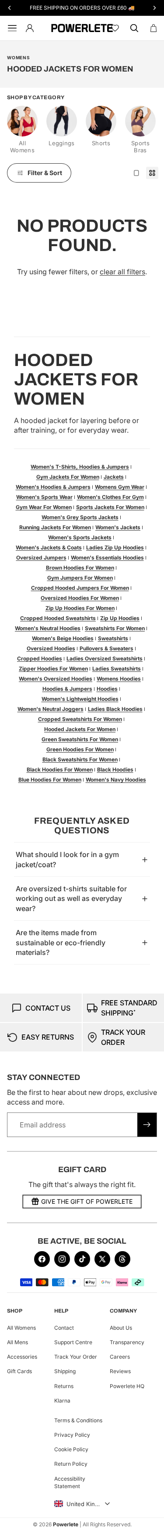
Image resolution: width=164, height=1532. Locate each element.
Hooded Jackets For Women (79, 729)
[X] (102, 1259)
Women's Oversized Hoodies (55, 678)
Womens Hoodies (119, 678)
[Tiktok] (82, 1259)
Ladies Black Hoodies (115, 709)
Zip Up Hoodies (120, 618)
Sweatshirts (113, 638)
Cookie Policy (71, 1449)
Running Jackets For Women (55, 527)
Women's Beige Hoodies (63, 638)
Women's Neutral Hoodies (47, 628)
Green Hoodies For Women (80, 749)
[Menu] (10, 28)
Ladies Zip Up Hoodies (115, 547)
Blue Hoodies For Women (49, 779)
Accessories (22, 1356)
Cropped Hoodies (39, 658)
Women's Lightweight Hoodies (80, 699)
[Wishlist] (115, 28)
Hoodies (107, 688)
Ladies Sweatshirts (116, 668)
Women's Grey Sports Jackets (80, 517)
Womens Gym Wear (119, 487)
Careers (120, 1356)
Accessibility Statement (69, 1482)
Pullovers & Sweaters (106, 648)
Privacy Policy (72, 1435)
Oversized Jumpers (41, 557)
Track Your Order (75, 1356)
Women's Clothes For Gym (110, 497)
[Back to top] (147, 1518)
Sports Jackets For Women (110, 507)
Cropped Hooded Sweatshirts (58, 618)
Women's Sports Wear (44, 497)
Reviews (120, 1371)
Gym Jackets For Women (67, 477)
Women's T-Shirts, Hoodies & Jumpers (80, 466)
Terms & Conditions (78, 1420)
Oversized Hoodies (51, 648)
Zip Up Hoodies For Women (80, 608)
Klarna (62, 1400)
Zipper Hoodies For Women (53, 668)
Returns (63, 1385)
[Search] (134, 28)
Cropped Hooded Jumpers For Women (80, 588)
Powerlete (65, 1524)
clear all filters (122, 271)
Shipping (65, 1371)
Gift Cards (19, 1371)
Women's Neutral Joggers (50, 709)
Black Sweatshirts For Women (80, 759)
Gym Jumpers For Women (80, 577)
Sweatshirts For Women (115, 628)
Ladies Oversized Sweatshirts (104, 658)
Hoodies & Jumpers (67, 688)
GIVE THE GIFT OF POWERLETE (87, 1201)
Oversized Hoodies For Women (80, 598)
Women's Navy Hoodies (116, 779)
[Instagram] (62, 1259)
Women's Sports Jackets (80, 537)
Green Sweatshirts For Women (80, 739)
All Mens (17, 1342)
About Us (121, 1327)
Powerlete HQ (127, 1385)
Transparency (127, 1342)
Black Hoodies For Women (60, 769)
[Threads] (122, 1259)
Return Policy (70, 1463)
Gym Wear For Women (44, 507)
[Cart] (153, 28)
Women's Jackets (117, 527)
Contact (64, 1327)
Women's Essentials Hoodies (107, 557)
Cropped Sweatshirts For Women (80, 719)
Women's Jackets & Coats (49, 547)
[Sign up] (147, 1125)
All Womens (21, 1327)
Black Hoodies (115, 769)
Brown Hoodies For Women (80, 567)
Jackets (114, 477)
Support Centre (73, 1342)
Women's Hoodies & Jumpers (53, 487)
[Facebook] (42, 1259)
